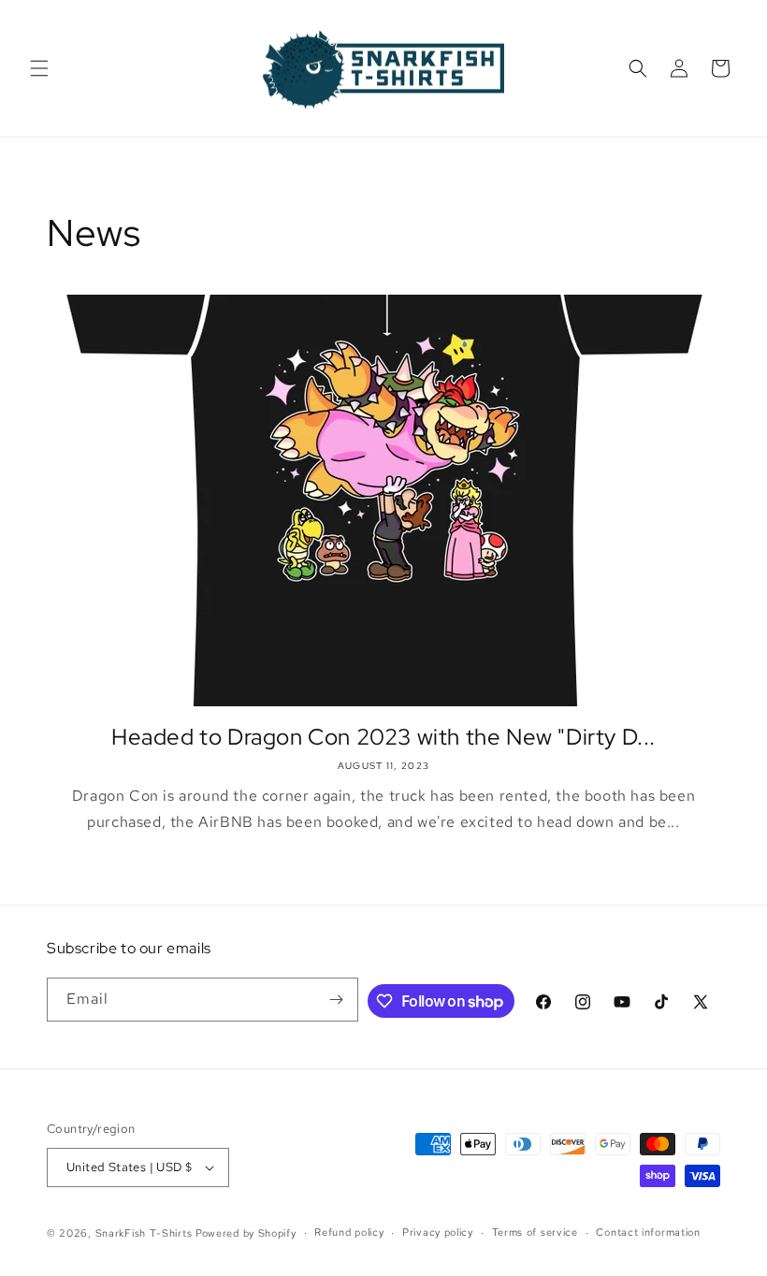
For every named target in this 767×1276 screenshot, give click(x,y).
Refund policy (349, 1232)
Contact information (648, 1232)
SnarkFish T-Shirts (144, 1233)
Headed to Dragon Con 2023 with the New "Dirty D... (383, 736)
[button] (39, 68)
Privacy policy (437, 1232)
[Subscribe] (336, 1000)
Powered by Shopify (246, 1233)
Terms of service (535, 1232)
